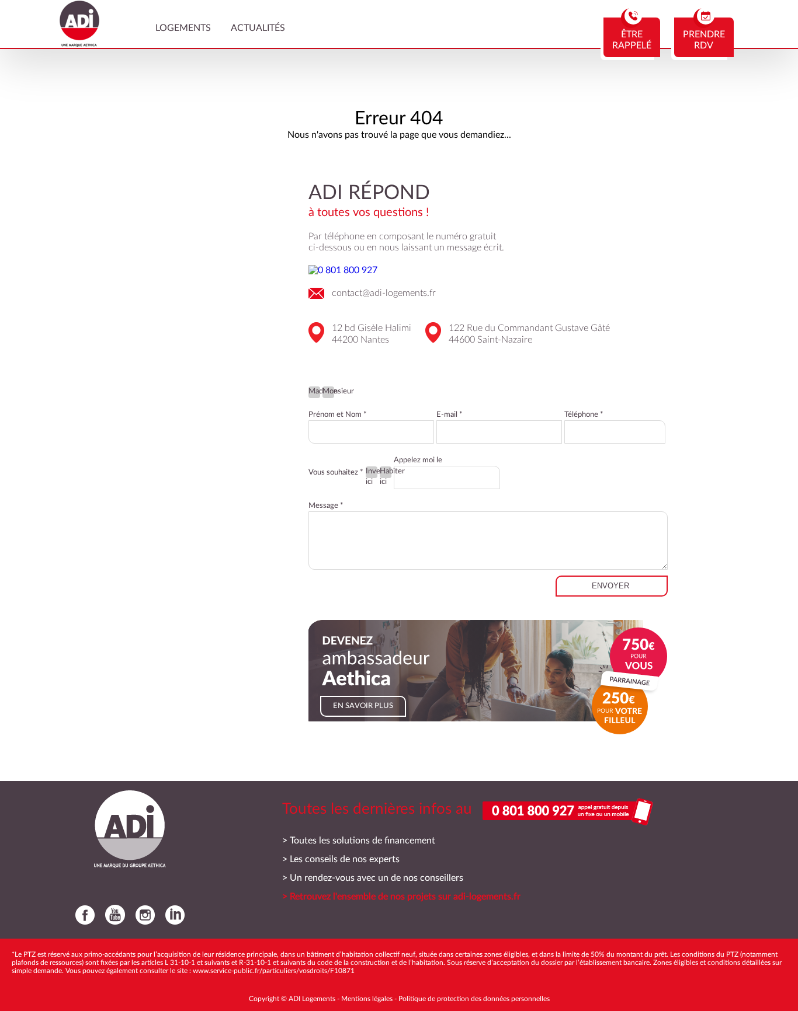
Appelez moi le (418, 460)
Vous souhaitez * (335, 472)
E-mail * (449, 415)
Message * (326, 506)
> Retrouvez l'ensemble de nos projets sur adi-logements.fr (401, 896)
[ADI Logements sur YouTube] (112, 914)
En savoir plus (363, 706)
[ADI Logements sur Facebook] (82, 914)
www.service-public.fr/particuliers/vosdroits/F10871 (274, 970)
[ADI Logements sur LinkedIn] (172, 914)
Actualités (258, 28)
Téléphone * (583, 415)
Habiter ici (385, 473)
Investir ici (371, 473)
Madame (314, 391)
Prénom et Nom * (337, 415)
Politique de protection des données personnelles (474, 998)
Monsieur (328, 391)
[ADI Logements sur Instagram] (142, 914)
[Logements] (127, 829)
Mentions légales (367, 998)
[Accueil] (79, 43)
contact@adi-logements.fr (384, 293)
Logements (183, 28)
